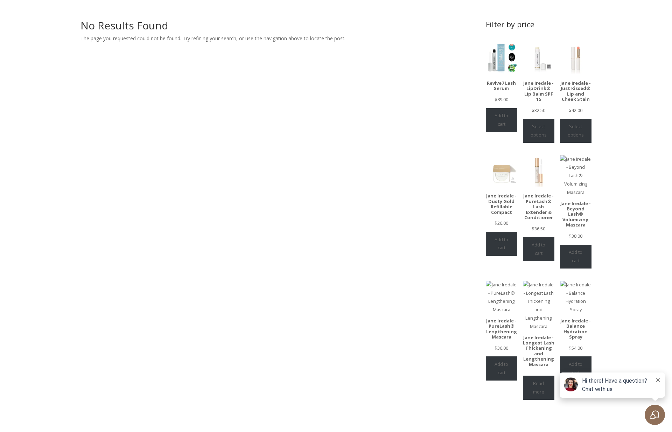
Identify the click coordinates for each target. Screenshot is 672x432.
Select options (539, 130)
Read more (538, 387)
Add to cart (501, 119)
